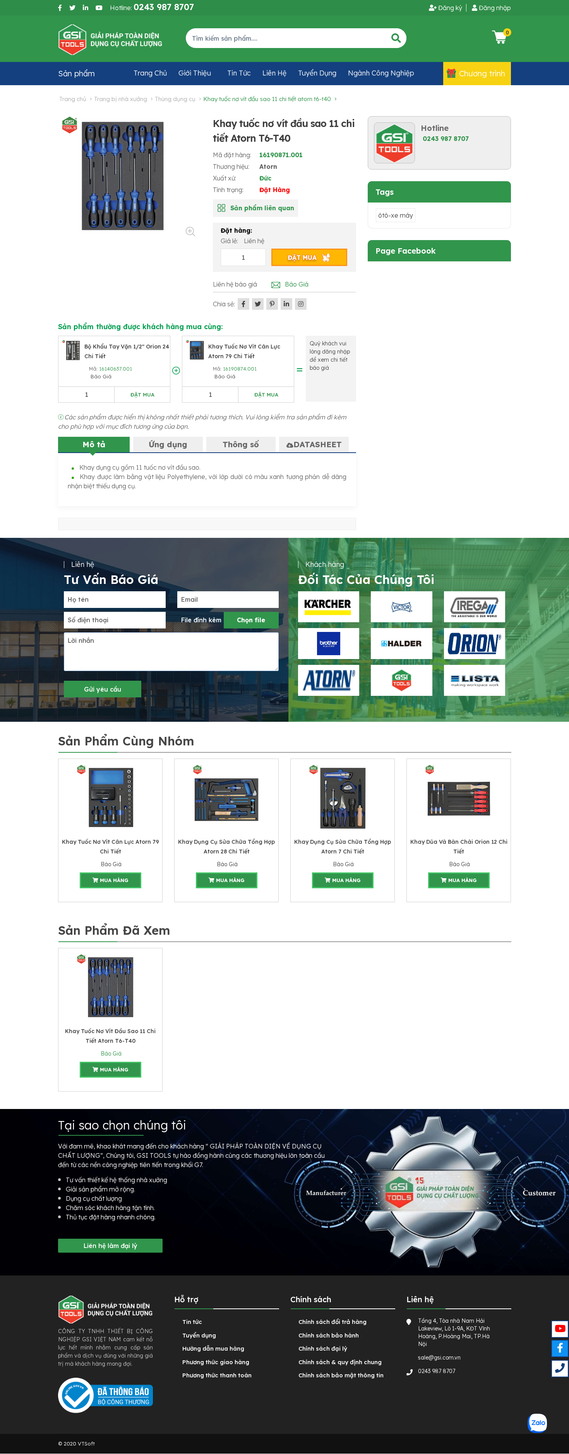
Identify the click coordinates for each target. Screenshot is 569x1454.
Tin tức (239, 73)
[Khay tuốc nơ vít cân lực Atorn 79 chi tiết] (196, 350)
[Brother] (328, 643)
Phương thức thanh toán (217, 1375)
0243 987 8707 (446, 138)
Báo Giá (100, 376)
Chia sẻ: (224, 304)
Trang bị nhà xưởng (120, 99)
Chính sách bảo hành (328, 1335)
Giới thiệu (194, 73)
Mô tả (93, 444)
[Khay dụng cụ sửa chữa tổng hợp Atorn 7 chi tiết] (342, 797)
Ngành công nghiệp (381, 73)
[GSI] (401, 680)
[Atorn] (328, 680)
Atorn (268, 166)
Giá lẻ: (230, 241)
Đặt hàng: (236, 230)
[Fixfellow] (110, 39)
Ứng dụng (168, 444)
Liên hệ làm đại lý (110, 1246)
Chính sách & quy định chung (340, 1362)
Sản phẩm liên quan (262, 208)
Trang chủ (150, 73)
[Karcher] (328, 606)
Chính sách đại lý (322, 1348)
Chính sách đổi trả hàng (332, 1321)
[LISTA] (474, 680)
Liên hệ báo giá (235, 284)
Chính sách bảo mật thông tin (341, 1375)
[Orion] (474, 643)
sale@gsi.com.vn (439, 1357)
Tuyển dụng (317, 73)
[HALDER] (401, 643)
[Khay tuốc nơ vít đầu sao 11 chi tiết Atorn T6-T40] (110, 987)
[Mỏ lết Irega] (474, 606)
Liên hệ (274, 73)
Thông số (241, 444)
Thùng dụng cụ (175, 99)
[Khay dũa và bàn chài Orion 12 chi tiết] (458, 797)
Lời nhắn (81, 640)
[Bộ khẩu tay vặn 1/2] (72, 350)
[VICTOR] (401, 606)
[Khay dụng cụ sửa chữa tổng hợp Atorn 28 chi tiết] (226, 797)
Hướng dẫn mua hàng (213, 1348)
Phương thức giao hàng (215, 1362)
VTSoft (86, 1443)
